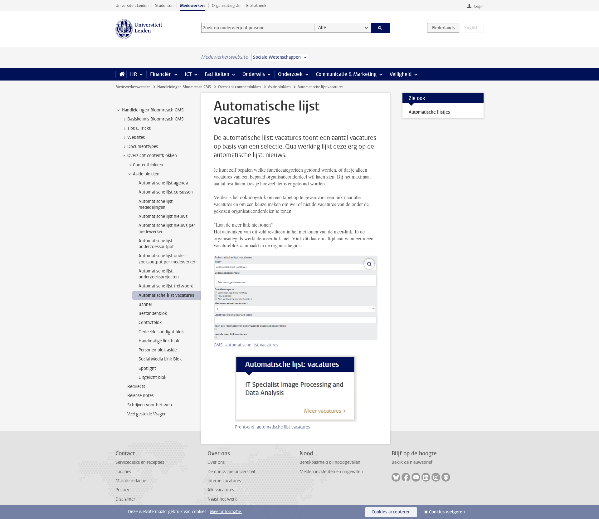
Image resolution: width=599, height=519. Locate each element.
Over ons (216, 462)
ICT (188, 74)
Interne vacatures (224, 481)
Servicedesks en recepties (139, 462)
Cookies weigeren (447, 512)
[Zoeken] (380, 28)
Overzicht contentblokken (239, 86)
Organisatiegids (226, 5)
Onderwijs (253, 74)
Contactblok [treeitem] (150, 323)
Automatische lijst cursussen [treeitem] (166, 192)
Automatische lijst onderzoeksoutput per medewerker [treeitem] (167, 259)
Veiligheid (401, 74)
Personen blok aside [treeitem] (158, 350)
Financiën (161, 74)
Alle (322, 28)
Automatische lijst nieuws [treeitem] (163, 216)
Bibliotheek (256, 5)
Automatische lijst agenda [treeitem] (163, 183)
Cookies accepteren (391, 512)
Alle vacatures (220, 490)
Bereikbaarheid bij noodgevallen (330, 462)
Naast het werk (222, 499)
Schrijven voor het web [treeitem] (149, 405)
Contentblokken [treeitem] (148, 165)
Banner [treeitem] (145, 304)
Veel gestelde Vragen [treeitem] (147, 414)
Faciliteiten (217, 74)
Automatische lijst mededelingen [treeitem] (156, 204)
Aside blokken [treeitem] (146, 174)
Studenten (164, 5)
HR (133, 74)
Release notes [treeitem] (140, 396)
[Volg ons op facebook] (406, 477)
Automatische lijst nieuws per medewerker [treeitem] (167, 228)
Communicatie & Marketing (346, 74)
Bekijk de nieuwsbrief (412, 462)
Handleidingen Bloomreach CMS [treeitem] (153, 110)
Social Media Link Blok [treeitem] (160, 359)
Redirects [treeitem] (136, 386)
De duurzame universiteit (231, 472)
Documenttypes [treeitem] (142, 146)
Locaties (123, 472)
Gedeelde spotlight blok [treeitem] (161, 332)
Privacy (122, 490)
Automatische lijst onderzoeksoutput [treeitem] (156, 244)
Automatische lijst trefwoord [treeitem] (166, 286)
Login (479, 6)
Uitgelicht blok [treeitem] (152, 377)
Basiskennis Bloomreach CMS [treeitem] (155, 119)
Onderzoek (290, 74)
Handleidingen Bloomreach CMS (184, 86)
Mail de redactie (130, 481)
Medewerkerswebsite (132, 86)
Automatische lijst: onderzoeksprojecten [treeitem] (159, 274)
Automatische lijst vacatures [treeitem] (166, 295)
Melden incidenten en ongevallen (331, 472)
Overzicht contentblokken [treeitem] (152, 156)
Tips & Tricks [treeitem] (139, 128)
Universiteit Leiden (132, 5)
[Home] (120, 74)
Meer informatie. (226, 512)
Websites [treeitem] (136, 137)
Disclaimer (125, 499)
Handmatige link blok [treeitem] (159, 341)
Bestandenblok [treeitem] (153, 313)
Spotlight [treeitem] (147, 368)
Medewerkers (192, 5)
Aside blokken (279, 86)
